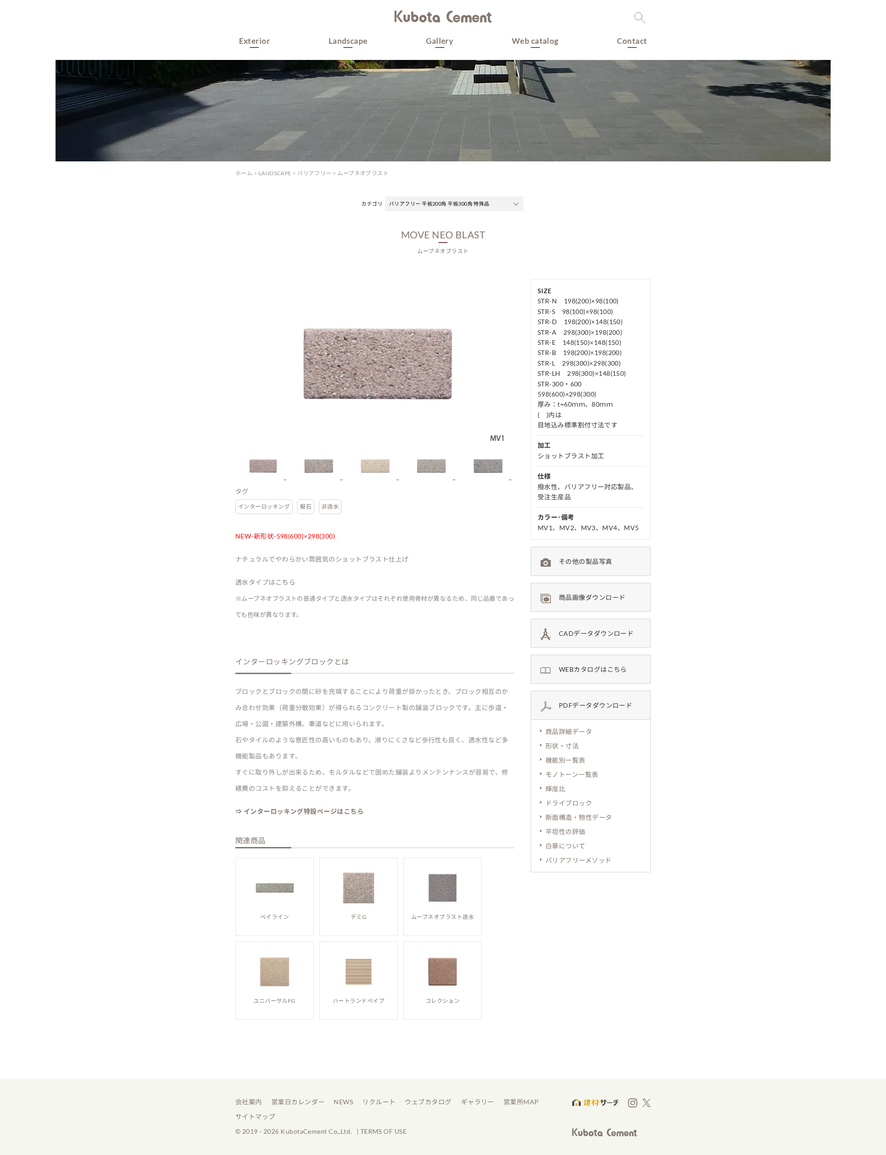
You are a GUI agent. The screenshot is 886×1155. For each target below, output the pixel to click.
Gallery (439, 41)
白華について (565, 846)
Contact (632, 41)
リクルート (378, 1102)
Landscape (348, 41)
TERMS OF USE (383, 1131)
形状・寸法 (562, 746)
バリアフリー (314, 173)
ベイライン (274, 916)
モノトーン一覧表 (572, 774)
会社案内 (248, 1102)
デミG (358, 916)
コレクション (442, 1000)
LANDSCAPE (275, 173)
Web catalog (535, 41)
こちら (285, 582)
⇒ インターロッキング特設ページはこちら (299, 811)
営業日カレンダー (298, 1102)
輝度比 (555, 789)
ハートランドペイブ (358, 1000)
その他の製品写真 (585, 561)
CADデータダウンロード (596, 633)
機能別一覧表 (565, 760)
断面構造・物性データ (578, 817)
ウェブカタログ (428, 1102)
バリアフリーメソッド (578, 860)
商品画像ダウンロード (592, 597)
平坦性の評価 (565, 831)
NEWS (343, 1102)
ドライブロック (568, 803)
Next (502, 371)
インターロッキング (264, 506)
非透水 (330, 506)
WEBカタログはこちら (593, 669)
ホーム (243, 173)
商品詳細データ (568, 731)
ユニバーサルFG (274, 1000)
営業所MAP (521, 1102)
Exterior (254, 41)
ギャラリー (477, 1102)
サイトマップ (255, 1116)
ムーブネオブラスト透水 (442, 916)
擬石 (305, 506)
